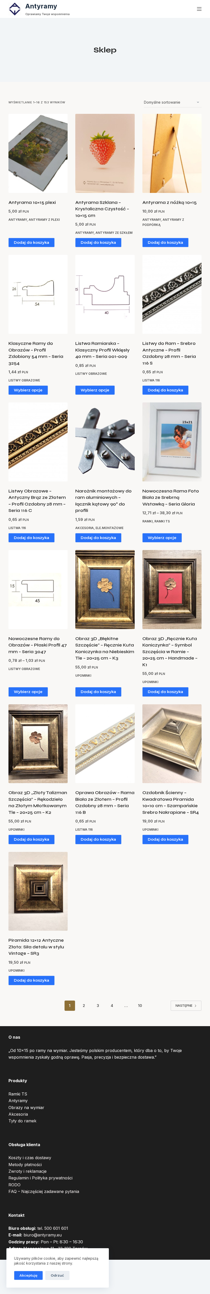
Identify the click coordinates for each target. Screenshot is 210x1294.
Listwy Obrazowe (24, 380)
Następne (183, 1005)
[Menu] (199, 9)
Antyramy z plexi (44, 220)
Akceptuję (28, 1275)
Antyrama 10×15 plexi (32, 202)
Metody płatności (25, 1164)
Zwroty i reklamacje (27, 1171)
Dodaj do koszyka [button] (31, 242)
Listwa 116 (151, 380)
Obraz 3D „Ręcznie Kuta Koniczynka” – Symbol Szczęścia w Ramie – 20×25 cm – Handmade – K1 (169, 651)
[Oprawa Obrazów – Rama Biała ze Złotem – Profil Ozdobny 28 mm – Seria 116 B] (104, 743)
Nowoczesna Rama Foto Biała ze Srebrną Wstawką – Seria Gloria (170, 497)
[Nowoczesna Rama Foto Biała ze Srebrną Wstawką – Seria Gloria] (172, 441)
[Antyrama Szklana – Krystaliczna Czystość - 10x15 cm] (104, 153)
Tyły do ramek (22, 1120)
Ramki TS (162, 521)
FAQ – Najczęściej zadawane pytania (43, 1191)
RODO (14, 1184)
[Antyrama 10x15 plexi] (38, 153)
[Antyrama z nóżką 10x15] (172, 153)
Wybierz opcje (28, 390)
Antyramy (41, 6)
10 (140, 1005)
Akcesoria (84, 528)
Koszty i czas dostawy (29, 1157)
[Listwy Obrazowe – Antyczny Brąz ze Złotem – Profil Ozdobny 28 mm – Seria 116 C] (38, 441)
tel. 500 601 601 (52, 1228)
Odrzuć (57, 1275)
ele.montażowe (109, 528)
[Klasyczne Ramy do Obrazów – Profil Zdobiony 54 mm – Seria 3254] (38, 294)
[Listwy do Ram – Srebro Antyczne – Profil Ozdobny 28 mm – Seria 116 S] (172, 294)
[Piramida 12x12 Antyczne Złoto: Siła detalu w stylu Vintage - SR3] (38, 891)
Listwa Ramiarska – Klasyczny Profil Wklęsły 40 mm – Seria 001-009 (102, 350)
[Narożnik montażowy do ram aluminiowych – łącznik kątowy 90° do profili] (104, 441)
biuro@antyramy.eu (43, 1234)
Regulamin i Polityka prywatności (40, 1177)
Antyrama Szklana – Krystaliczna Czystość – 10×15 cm (102, 209)
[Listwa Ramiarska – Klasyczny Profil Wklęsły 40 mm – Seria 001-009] (104, 294)
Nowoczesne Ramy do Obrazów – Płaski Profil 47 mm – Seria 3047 (37, 645)
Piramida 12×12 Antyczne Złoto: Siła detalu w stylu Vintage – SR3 (36, 947)
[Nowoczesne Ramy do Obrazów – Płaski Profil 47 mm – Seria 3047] (38, 589)
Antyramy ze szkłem (114, 233)
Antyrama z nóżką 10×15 (169, 202)
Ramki (147, 521)
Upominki (83, 675)
